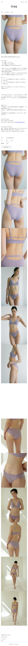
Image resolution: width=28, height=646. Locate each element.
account (22, 2)
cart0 (26, 2)
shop (2, 12)
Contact (2, 640)
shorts (12, 12)
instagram (16, 644)
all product (7, 12)
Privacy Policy (3, 638)
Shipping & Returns (4, 636)
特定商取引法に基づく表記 (5, 635)
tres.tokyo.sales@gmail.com (20, 122)
